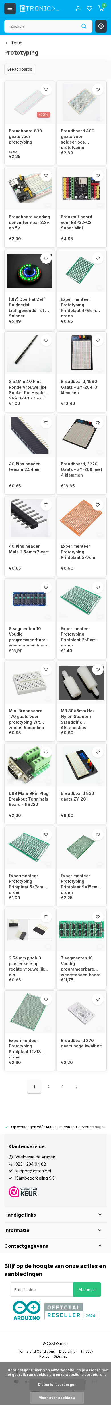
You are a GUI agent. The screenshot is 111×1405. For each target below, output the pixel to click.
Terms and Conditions (36, 1351)
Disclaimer (68, 1351)
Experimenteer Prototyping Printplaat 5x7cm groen (26, 883)
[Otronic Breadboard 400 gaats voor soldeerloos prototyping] (82, 102)
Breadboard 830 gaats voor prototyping (25, 136)
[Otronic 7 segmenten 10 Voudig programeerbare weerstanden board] (82, 929)
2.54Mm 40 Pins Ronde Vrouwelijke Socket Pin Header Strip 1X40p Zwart (28, 389)
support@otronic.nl (33, 1170)
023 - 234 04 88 (30, 1164)
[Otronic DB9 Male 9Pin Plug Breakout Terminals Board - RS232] (30, 764)
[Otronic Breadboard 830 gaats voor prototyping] (30, 102)
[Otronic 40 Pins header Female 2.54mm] (30, 435)
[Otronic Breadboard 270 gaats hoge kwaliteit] (82, 1012)
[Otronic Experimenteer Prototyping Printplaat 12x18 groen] (30, 1012)
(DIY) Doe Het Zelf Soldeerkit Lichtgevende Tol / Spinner (27, 307)
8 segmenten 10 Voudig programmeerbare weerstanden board (29, 636)
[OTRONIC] (40, 8)
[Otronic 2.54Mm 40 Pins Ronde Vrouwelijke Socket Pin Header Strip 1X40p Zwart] (30, 353)
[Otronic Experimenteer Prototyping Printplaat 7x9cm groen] (82, 600)
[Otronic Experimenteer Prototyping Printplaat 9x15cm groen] (82, 847)
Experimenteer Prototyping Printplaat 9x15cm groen (79, 883)
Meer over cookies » (56, 1398)
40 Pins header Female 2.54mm (24, 466)
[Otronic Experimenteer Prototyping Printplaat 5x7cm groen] (30, 847)
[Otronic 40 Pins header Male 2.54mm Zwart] (30, 517)
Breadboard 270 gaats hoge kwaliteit (81, 1043)
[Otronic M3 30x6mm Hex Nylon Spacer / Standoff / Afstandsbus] (82, 682)
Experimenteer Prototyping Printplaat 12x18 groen (25, 1048)
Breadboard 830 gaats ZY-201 (77, 796)
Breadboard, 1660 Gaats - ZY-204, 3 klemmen (79, 387)
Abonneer (87, 1289)
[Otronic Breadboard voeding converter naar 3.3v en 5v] (30, 188)
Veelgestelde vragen (35, 1156)
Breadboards (19, 69)
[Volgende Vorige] (77, 1087)
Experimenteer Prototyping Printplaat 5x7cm (78, 552)
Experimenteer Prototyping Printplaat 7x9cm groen (78, 636)
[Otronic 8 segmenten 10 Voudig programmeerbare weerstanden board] (30, 600)
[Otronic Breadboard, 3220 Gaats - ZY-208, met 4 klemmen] (82, 435)
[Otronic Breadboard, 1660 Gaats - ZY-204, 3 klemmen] (82, 353)
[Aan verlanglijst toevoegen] (46, 89)
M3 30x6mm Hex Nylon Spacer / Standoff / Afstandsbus (78, 718)
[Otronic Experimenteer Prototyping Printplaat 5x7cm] (82, 517)
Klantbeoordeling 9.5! (35, 1178)
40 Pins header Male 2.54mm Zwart (29, 549)
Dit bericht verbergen (57, 1384)
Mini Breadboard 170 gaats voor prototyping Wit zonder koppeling (26, 718)
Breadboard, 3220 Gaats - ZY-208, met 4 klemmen (81, 469)
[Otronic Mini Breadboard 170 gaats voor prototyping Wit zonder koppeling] (30, 682)
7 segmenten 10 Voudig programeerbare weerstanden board (81, 966)
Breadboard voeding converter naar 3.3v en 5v (29, 222)
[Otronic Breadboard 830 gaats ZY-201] (82, 764)
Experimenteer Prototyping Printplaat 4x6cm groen (78, 307)
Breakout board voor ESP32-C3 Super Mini (76, 222)
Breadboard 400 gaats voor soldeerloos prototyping (77, 138)
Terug (16, 42)
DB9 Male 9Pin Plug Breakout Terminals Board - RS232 (28, 799)
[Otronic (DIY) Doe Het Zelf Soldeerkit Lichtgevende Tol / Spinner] (30, 270)
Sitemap (61, 1356)
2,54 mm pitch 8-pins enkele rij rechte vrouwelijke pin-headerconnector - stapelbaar (28, 966)
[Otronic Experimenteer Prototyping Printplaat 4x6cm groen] (82, 270)
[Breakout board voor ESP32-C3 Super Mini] (82, 188)
